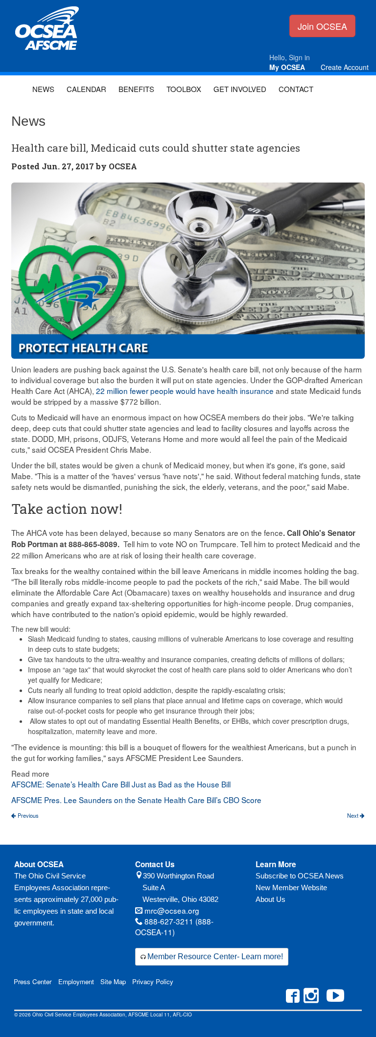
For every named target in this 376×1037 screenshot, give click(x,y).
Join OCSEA (322, 26)
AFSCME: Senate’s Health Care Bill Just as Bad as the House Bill (121, 784)
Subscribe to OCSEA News (300, 876)
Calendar (86, 89)
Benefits (136, 89)
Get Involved (239, 89)
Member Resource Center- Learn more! (215, 956)
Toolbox (183, 89)
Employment (76, 981)
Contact (296, 89)
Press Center (32, 981)
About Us (270, 899)
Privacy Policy (152, 981)
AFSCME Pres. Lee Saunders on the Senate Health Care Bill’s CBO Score (136, 799)
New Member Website (291, 887)
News (43, 89)
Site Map (113, 981)
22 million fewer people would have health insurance (185, 390)
